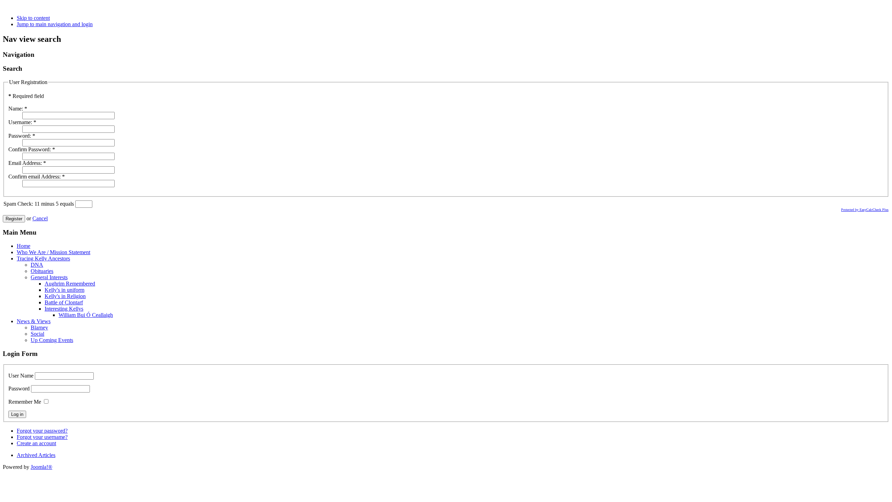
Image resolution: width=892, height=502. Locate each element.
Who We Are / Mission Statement (53, 252)
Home (23, 246)
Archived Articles (36, 455)
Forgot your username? (42, 437)
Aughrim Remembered (70, 284)
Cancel (40, 218)
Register (14, 218)
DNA (37, 265)
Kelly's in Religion (65, 296)
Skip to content (33, 18)
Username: (22, 122)
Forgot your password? (42, 431)
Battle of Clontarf (64, 302)
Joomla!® (41, 467)
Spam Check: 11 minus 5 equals (39, 204)
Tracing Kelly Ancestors (43, 258)
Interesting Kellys (64, 309)
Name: (17, 109)
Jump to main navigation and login (55, 24)
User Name (20, 376)
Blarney (39, 327)
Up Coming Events (52, 340)
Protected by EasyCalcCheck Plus (865, 210)
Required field (26, 96)
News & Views (34, 321)
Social (37, 334)
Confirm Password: (31, 149)
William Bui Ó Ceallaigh (86, 315)
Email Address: (27, 163)
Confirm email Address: (36, 177)
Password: (21, 136)
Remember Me (24, 402)
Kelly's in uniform (64, 290)
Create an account (36, 443)
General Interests (49, 277)
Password (19, 388)
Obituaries (42, 271)
